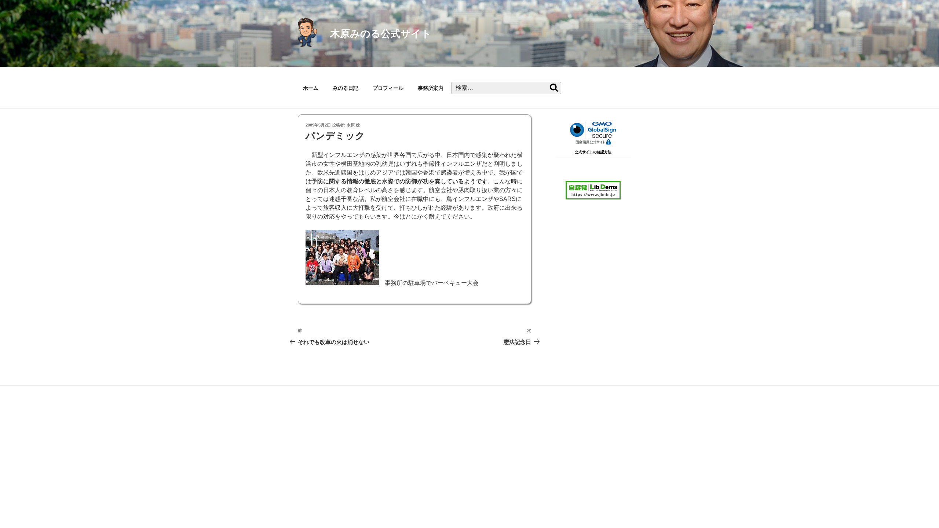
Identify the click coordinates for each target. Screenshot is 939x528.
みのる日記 (345, 88)
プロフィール (388, 88)
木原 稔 (353, 125)
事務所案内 (430, 88)
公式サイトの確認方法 (593, 152)
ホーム (310, 88)
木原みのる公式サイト (380, 33)
